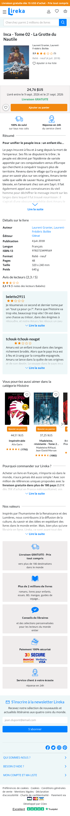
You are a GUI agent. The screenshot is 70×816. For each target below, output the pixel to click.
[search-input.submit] (63, 22)
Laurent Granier (40, 45)
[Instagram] (59, 747)
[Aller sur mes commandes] (48, 12)
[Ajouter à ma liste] (6, 107)
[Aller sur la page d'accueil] (16, 11)
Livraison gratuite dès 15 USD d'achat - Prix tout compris (35, 3)
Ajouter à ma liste (46, 63)
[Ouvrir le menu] (3, 11)
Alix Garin (17, 444)
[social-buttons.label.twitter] (53, 747)
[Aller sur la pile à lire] (56, 11)
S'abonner (35, 729)
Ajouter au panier (39, 107)
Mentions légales (24, 791)
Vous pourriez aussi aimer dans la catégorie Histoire (27, 383)
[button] (38, 53)
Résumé (8, 135)
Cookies (35, 788)
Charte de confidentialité (34, 795)
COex (44, 803)
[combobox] (31, 22)
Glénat (36, 235)
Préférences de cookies (16, 788)
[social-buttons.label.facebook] (48, 747)
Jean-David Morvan (46, 450)
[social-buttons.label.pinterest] (65, 747)
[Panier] (65, 11)
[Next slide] (62, 424)
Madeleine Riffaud (46, 447)
